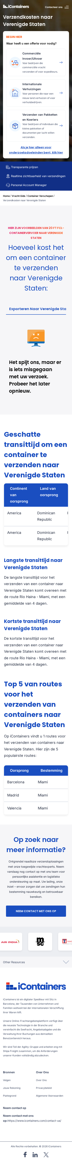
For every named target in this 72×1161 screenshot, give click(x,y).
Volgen (7, 1080)
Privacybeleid (44, 1087)
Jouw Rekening (11, 1087)
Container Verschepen (40, 195)
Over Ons (41, 1080)
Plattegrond (9, 1095)
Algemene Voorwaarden (49, 1095)
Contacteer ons (54, 7)
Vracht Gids (18, 195)
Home (6, 195)
